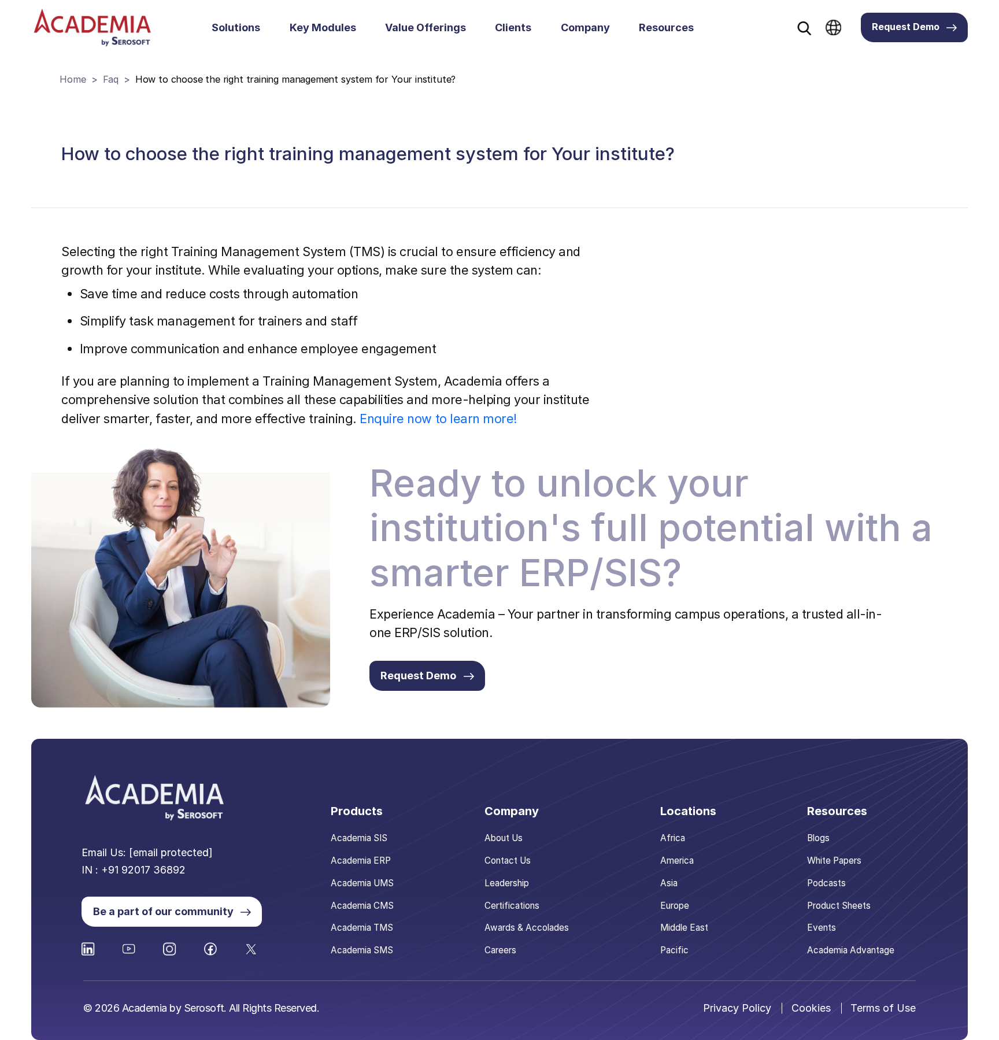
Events (821, 927)
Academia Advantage (850, 950)
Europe (674, 905)
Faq (111, 79)
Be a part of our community (163, 911)
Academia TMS (362, 927)
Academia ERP (361, 860)
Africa (672, 837)
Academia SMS (362, 950)
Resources (666, 27)
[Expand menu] (267, 27)
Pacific (674, 950)
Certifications (511, 905)
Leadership (506, 883)
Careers (500, 950)
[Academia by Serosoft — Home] (92, 27)
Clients (513, 27)
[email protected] (171, 852)
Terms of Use (883, 1008)
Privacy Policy (737, 1008)
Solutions (236, 27)
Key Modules (323, 27)
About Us (503, 837)
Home (73, 79)
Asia (669, 883)
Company (585, 27)
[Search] (804, 28)
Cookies (811, 1008)
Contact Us (507, 860)
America (677, 860)
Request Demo (905, 26)
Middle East (684, 927)
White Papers (834, 860)
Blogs (818, 837)
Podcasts (826, 883)
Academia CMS (362, 905)
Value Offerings (425, 27)
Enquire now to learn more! (438, 418)
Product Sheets (839, 905)
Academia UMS (362, 883)
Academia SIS (359, 837)
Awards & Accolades (526, 927)
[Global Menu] (833, 27)
